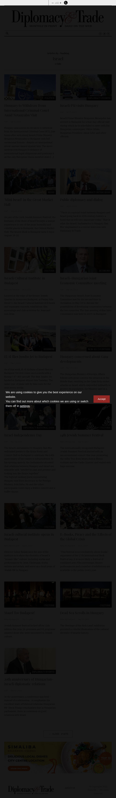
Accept (102, 399)
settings (25, 405)
